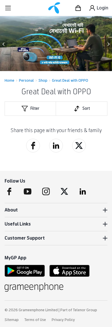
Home (9, 80)
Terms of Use (35, 320)
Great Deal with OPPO (70, 80)
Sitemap (12, 320)
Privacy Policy (63, 320)
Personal (26, 80)
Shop (42, 80)
